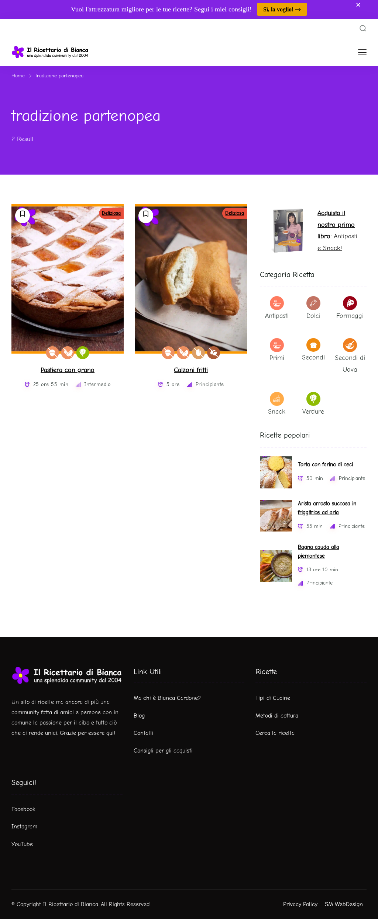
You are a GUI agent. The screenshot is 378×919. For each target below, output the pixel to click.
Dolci (313, 316)
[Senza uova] (198, 352)
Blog (139, 715)
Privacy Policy (300, 904)
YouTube (22, 844)
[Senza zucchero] (213, 352)
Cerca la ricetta (275, 733)
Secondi (313, 357)
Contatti (144, 733)
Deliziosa (111, 213)
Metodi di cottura (276, 715)
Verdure (313, 411)
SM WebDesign (344, 904)
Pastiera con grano (67, 370)
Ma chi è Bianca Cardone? (167, 698)
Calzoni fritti (191, 370)
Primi (276, 358)
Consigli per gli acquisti (163, 750)
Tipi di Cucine (272, 698)
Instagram (24, 826)
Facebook (23, 809)
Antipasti (277, 316)
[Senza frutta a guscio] (52, 352)
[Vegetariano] (82, 352)
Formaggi (350, 316)
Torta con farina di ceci (325, 465)
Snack (276, 411)
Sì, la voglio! (278, 9)
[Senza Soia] (67, 352)
